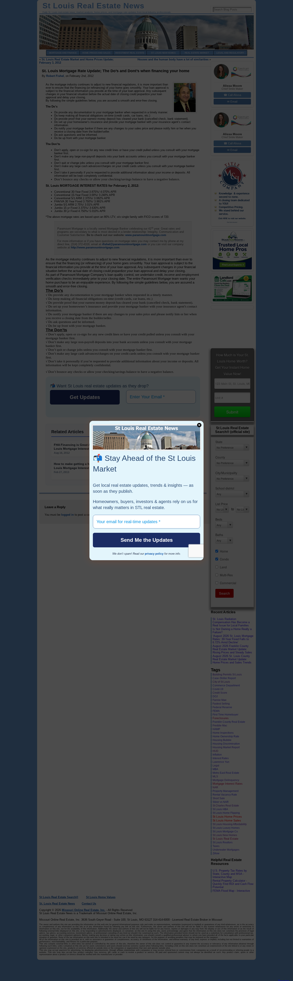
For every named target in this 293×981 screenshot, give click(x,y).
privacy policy (154, 553)
